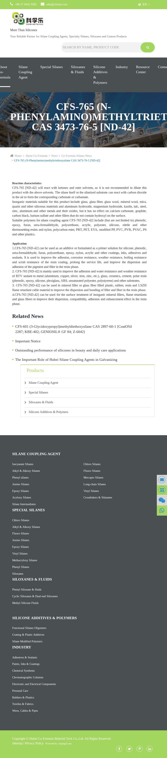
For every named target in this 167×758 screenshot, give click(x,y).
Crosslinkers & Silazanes (98, 497)
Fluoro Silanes (92, 470)
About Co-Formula (36, 155)
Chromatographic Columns (27, 677)
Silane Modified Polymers (27, 641)
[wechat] (162, 500)
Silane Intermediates (24, 504)
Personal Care (20, 690)
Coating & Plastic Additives (28, 634)
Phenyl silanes (20, 477)
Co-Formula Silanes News (77, 155)
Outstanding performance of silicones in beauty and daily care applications (70, 350)
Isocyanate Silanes (22, 464)
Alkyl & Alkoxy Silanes (26, 470)
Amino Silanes (20, 484)
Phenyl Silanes (20, 567)
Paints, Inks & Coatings (26, 664)
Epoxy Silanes (20, 491)
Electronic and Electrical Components (34, 684)
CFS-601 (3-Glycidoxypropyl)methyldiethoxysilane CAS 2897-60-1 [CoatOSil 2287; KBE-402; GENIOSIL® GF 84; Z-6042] (73, 329)
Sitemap (17, 743)
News (54, 155)
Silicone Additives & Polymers (100, 75)
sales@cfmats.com (56, 4)
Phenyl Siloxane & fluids (26, 589)
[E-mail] (162, 480)
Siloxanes (17, 573)
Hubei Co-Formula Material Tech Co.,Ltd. (56, 738)
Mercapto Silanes (93, 477)
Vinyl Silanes (91, 491)
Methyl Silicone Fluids (25, 603)
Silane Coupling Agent (25, 72)
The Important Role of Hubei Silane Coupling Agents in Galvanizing (66, 360)
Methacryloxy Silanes (24, 560)
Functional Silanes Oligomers (29, 628)
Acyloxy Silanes (21, 497)
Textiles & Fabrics (22, 704)
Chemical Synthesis (23, 670)
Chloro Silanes (92, 464)
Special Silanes (51, 67)
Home (18, 155)
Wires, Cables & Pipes (25, 710)
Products (35, 370)
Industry (122, 67)
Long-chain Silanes (95, 484)
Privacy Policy (34, 743)
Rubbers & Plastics (23, 697)
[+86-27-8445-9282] (162, 490)
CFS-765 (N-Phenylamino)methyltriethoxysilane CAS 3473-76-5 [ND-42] (57, 160)
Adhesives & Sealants (24, 657)
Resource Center (143, 69)
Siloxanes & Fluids (78, 69)
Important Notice (28, 341)
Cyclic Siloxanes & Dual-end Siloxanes (35, 596)
